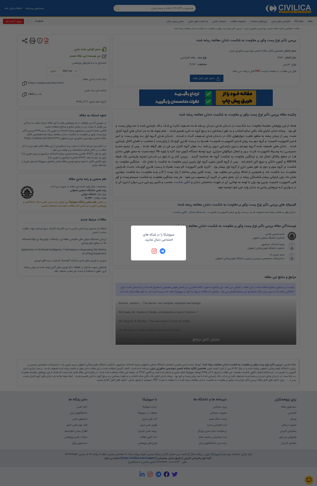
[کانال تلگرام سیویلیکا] (162, 251)
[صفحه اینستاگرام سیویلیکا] (154, 251)
